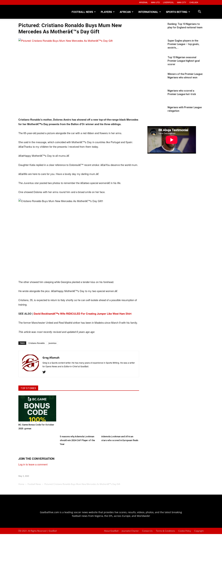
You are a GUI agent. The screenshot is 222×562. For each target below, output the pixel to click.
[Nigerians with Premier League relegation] (156, 114)
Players (106, 12)
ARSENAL (143, 2)
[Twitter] (45, 372)
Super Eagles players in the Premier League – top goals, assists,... (183, 44)
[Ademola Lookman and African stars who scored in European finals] (120, 414)
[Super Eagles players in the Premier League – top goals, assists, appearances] (156, 47)
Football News (82, 12)
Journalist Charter (130, 530)
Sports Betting (176, 12)
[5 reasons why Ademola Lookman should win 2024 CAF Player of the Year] (79, 414)
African (125, 12)
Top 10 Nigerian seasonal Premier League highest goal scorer (184, 61)
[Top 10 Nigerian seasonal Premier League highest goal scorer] (156, 64)
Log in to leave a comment (33, 464)
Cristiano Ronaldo (36, 343)
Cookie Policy (184, 530)
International (148, 12)
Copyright (199, 530)
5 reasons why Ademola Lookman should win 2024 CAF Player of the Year (77, 440)
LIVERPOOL (168, 2)
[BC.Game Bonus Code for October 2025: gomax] (37, 408)
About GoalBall (111, 530)
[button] (199, 12)
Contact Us (147, 530)
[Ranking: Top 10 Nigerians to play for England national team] (156, 31)
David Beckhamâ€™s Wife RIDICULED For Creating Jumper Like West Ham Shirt (82, 313)
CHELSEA (193, 2)
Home (21, 484)
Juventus (52, 343)
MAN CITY (181, 2)
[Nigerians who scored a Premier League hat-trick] (156, 97)
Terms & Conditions (165, 530)
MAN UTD (155, 2)
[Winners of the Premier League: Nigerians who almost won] (156, 81)
